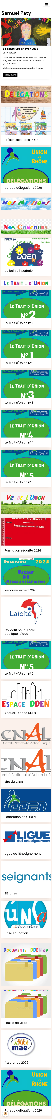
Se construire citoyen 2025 (20, 48)
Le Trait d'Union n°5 (19, 482)
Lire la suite (10, 75)
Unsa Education (16, 933)
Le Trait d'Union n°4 (19, 442)
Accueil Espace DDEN (20, 713)
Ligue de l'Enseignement (23, 853)
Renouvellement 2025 (21, 590)
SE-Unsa (11, 893)
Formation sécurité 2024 (23, 550)
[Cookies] (5, 1114)
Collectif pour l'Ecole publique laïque (20, 632)
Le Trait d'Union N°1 (19, 363)
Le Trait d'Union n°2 (19, 323)
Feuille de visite (16, 1023)
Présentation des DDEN (22, 140)
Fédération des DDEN (20, 817)
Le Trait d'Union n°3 (19, 403)
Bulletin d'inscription (20, 271)
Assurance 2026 (16, 1062)
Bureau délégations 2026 (23, 188)
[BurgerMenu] (46, 4)
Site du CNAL (14, 782)
